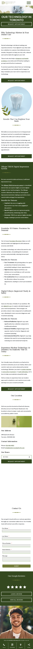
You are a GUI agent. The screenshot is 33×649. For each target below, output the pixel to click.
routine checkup (26, 369)
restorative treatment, (9, 372)
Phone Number (7, 543)
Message (4, 555)
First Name (5, 528)
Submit (16, 566)
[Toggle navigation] (29, 3)
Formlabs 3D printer (15, 241)
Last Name (5, 536)
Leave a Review (16, 594)
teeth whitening (23, 372)
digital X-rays (8, 306)
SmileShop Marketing (13, 640)
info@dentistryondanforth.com (14, 448)
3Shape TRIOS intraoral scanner (13, 185)
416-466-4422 (10, 445)
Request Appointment (16, 24)
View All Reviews (16, 600)
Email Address (7, 549)
